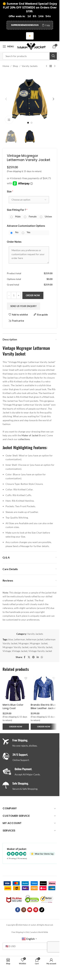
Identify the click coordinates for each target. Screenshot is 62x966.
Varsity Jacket (45, 647)
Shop (15, 65)
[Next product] (55, 66)
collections (24, 439)
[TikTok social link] (41, 909)
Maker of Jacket (30, 435)
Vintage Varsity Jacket (40, 650)
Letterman (19, 639)
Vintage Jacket (19, 650)
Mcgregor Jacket (39, 643)
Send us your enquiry (23, 306)
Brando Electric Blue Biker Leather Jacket (43, 706)
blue (10, 639)
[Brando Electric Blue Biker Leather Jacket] (44, 688)
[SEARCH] (53, 56)
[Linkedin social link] (38, 657)
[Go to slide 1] (28, 123)
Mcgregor (23, 643)
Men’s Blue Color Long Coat (13, 706)
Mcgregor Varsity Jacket (15, 647)
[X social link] (29, 657)
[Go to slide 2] (31, 123)
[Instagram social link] (23, 909)
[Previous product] (46, 66)
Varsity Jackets (30, 65)
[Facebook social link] (25, 657)
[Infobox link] (31, 757)
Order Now (33, 295)
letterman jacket (34, 639)
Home (6, 65)
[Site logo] (31, 46)
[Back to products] (51, 66)
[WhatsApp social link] (42, 657)
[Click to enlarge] (9, 120)
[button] (6, 99)
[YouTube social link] (29, 909)
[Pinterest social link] (33, 657)
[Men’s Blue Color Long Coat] (16, 688)
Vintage (7, 650)
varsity (33, 647)
